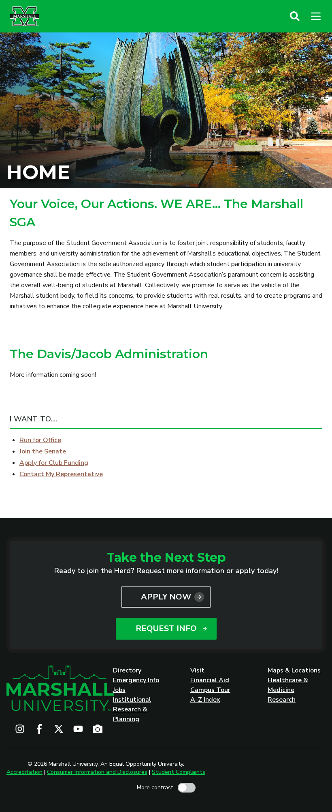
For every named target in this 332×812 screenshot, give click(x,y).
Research (282, 699)
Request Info (166, 628)
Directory (127, 670)
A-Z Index (205, 699)
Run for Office (40, 440)
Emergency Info (136, 680)
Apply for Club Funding (53, 462)
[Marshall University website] (24, 16)
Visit (197, 670)
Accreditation (24, 772)
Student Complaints (178, 772)
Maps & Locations (294, 670)
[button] (295, 16)
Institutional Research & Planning (132, 709)
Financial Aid (209, 680)
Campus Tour (210, 689)
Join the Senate (42, 451)
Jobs (119, 689)
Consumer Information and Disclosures (97, 772)
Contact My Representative (61, 474)
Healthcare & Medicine (288, 685)
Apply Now (166, 596)
